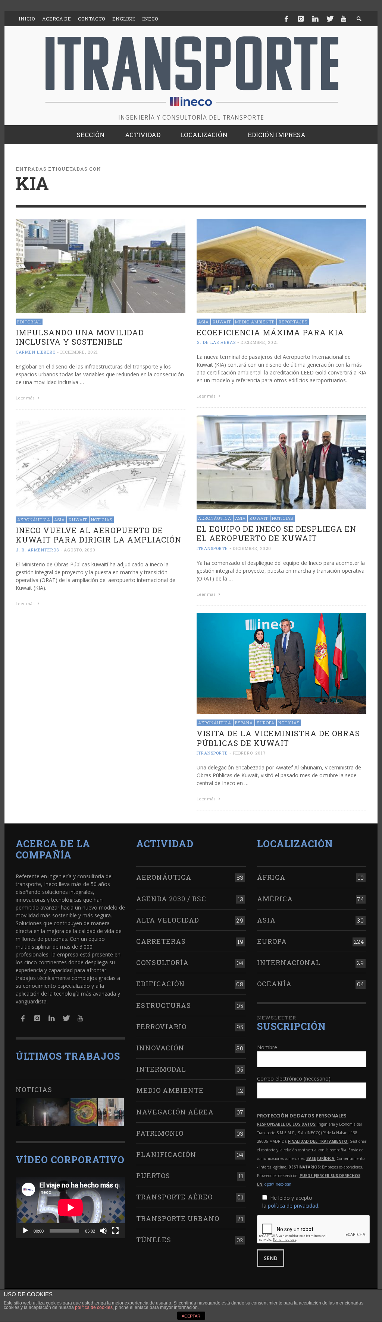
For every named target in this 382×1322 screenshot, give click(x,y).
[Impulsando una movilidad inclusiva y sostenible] (100, 265)
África (271, 877)
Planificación (166, 1154)
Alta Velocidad (167, 919)
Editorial (29, 322)
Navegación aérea (175, 1111)
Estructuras (163, 1005)
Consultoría (162, 962)
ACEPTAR (191, 1316)
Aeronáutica (214, 518)
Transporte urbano (177, 1218)
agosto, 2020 (80, 550)
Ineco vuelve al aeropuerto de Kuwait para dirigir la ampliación (98, 535)
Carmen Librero (36, 352)
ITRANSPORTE (212, 548)
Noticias (282, 518)
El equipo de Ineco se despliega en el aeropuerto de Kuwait (276, 533)
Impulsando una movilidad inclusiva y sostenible (80, 337)
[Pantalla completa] (115, 1230)
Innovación (160, 1047)
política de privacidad (293, 1205)
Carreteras (161, 941)
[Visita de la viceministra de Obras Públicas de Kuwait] (281, 663)
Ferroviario (161, 1026)
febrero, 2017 (249, 753)
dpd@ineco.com (277, 1184)
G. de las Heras (216, 342)
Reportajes (293, 322)
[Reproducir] (25, 1230)
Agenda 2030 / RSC (171, 898)
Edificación (160, 983)
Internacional (288, 962)
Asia (203, 322)
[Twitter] (329, 18)
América (275, 898)
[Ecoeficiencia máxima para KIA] (281, 265)
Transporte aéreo (174, 1196)
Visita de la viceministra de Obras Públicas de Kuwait (278, 738)
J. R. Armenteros (37, 550)
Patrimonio (160, 1133)
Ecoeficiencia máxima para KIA (270, 332)
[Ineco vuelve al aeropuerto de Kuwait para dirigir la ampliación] (100, 463)
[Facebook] (286, 18)
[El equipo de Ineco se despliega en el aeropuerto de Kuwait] (281, 461)
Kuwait (222, 322)
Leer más (25, 398)
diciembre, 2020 (252, 548)
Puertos (153, 1175)
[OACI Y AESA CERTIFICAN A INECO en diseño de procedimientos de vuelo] (84, 1112)
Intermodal (161, 1069)
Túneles (153, 1239)
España (244, 722)
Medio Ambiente (255, 322)
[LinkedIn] (315, 18)
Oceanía (274, 983)
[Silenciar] (103, 1230)
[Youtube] (343, 18)
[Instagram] (301, 18)
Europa (266, 722)
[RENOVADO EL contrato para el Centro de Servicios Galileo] (42, 1112)
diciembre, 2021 (79, 352)
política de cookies (94, 1307)
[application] (70, 1207)
